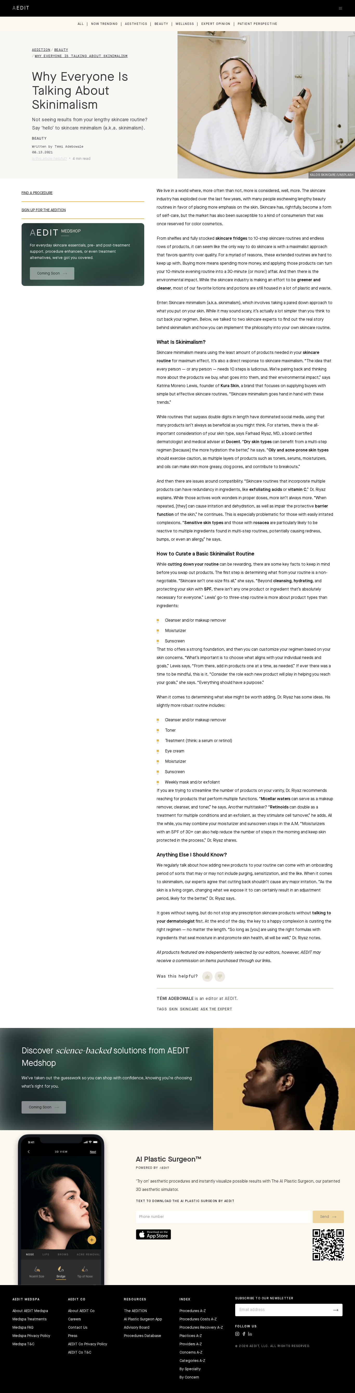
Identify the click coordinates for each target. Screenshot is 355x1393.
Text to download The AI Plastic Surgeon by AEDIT (185, 1201)
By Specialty (190, 1369)
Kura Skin (230, 386)
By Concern (189, 1377)
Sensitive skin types (203, 523)
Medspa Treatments (29, 1319)
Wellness (185, 24)
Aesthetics (136, 24)
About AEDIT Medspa (30, 1311)
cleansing (282, 581)
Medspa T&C (23, 1344)
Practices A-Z (191, 1336)
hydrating (303, 581)
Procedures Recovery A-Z (201, 1327)
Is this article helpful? (49, 159)
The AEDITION (135, 1311)
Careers (74, 1319)
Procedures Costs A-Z (198, 1319)
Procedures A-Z (193, 1311)
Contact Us (77, 1327)
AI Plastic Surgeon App (143, 1319)
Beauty (161, 24)
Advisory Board (136, 1327)
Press (72, 1336)
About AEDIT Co (81, 1311)
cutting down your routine (193, 564)
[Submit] (336, 1310)
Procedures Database (142, 1336)
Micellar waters (275, 799)
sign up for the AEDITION (44, 210)
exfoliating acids (265, 490)
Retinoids (279, 807)
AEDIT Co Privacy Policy (87, 1344)
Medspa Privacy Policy (31, 1336)
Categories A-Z (192, 1361)
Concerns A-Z (191, 1352)
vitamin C (297, 490)
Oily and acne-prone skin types (298, 450)
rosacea (261, 523)
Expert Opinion (216, 24)
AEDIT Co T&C (79, 1352)
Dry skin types (258, 442)
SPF (208, 589)
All (81, 24)
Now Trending (104, 24)
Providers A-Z (191, 1344)
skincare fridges (231, 239)
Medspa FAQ (23, 1327)
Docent (233, 442)
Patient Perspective (258, 24)
